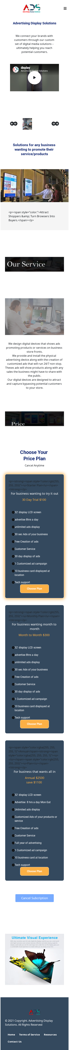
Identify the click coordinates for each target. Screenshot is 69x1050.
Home (11, 1034)
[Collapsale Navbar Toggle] (65, 8)
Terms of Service (29, 1034)
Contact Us (14, 1041)
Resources (50, 1034)
